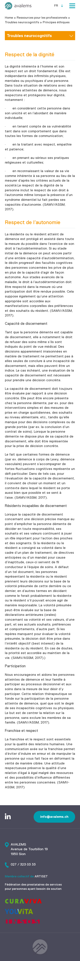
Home (9, 17)
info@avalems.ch (54, 817)
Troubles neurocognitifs (22, 22)
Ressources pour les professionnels (42, 17)
